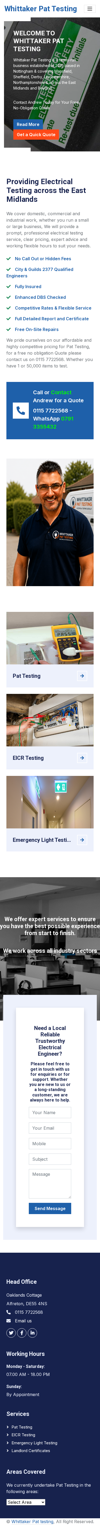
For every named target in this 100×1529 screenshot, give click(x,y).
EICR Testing (23, 1434)
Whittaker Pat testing (32, 1521)
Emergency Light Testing (34, 1442)
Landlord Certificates (30, 1450)
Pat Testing (21, 1427)
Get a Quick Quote (36, 134)
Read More (28, 124)
